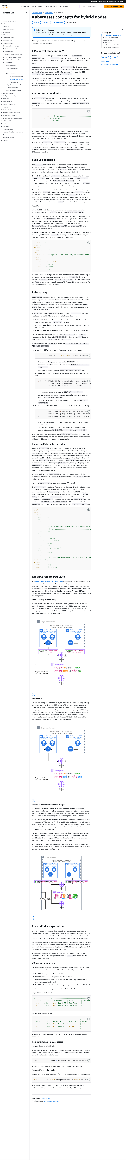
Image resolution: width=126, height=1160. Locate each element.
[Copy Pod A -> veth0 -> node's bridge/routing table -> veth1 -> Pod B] (88, 1060)
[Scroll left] (19, 6)
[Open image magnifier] (33, 694)
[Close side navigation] (26, 12)
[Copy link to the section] (30, 51)
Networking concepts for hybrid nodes (49, 581)
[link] (59, 13)
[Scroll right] (70, 6)
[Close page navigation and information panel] (122, 29)
